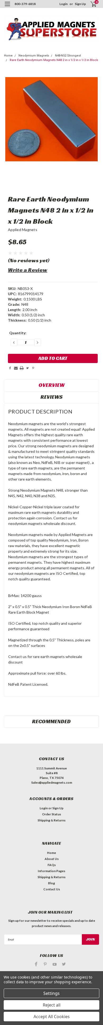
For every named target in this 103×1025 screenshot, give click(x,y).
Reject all (51, 1005)
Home (8, 55)
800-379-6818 (25, 4)
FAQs (52, 865)
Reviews (51, 396)
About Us (52, 859)
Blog (51, 883)
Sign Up (80, 4)
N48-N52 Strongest (68, 55)
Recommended (51, 721)
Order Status (51, 814)
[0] (90, 4)
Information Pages (51, 871)
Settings (51, 993)
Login (63, 4)
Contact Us (51, 889)
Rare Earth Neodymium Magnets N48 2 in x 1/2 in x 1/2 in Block (54, 60)
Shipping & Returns (51, 820)
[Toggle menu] (7, 7)
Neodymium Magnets (33, 55)
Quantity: (17, 333)
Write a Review (27, 269)
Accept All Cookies (52, 1016)
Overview (52, 385)
